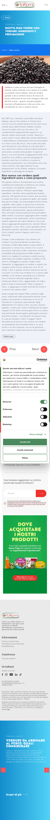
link (8, 709)
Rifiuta (25, 458)
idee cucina (14, 50)
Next (35, 349)
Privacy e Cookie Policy (10, 641)
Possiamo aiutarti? (8, 658)
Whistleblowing (7, 646)
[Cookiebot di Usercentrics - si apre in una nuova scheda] (36, 360)
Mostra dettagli (36, 434)
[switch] (43, 409)
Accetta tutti (25, 442)
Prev (12, 349)
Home (4, 50)
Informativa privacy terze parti (13, 644)
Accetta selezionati (25, 450)
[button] (46, 770)
